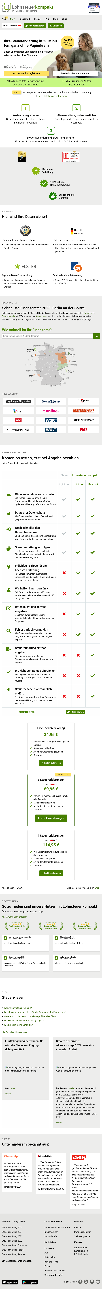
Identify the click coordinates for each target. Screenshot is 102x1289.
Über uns (78, 1221)
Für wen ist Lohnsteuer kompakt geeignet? (24, 1020)
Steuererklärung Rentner (13, 1254)
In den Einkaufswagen (51, 763)
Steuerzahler (41, 316)
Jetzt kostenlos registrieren (26, 73)
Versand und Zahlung (54, 1270)
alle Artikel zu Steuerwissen (14, 1032)
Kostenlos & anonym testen (75, 73)
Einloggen (57, 25)
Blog (55, 19)
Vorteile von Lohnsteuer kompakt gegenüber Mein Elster (30, 1016)
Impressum (49, 1248)
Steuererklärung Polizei (13, 1250)
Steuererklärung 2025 (12, 1227)
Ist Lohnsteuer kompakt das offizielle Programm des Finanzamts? (35, 1012)
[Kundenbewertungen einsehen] (22, 156)
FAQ (47, 19)
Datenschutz (50, 1257)
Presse (77, 1227)
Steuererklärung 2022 (12, 1241)
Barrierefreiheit (51, 1262)
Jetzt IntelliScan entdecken (52, 96)
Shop (64, 19)
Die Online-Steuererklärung (24, 11)
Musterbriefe (50, 1236)
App (4, 19)
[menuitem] (12, 25)
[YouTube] (98, 1282)
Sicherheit (25, 19)
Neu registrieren (36, 25)
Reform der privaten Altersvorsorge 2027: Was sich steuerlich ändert (75, 1045)
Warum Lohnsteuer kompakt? (18, 1008)
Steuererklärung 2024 (12, 1232)
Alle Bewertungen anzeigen (14, 917)
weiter (8, 1093)
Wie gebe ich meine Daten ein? (18, 1025)
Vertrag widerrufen (53, 1275)
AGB (46, 1252)
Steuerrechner (51, 1232)
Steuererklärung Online (13, 1221)
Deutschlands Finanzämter (57, 1227)
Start (12, 19)
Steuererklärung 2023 (12, 1236)
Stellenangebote (82, 1236)
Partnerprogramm (82, 1232)
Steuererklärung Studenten (14, 1245)
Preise (37, 19)
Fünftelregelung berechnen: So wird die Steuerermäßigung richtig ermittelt (24, 1045)
